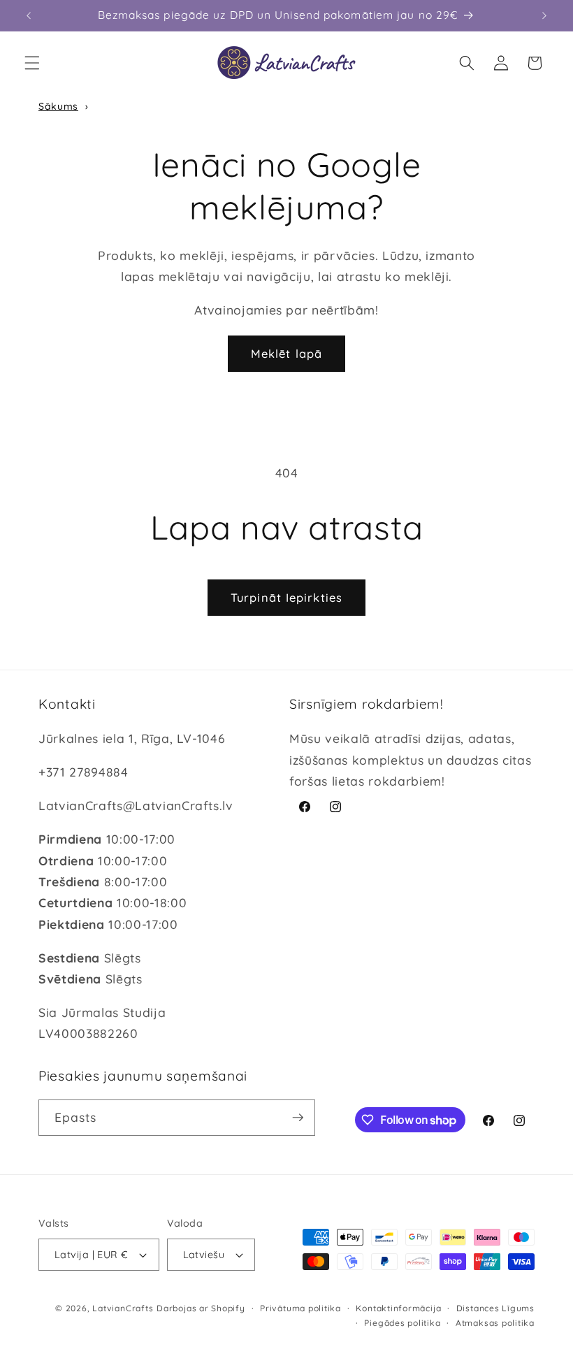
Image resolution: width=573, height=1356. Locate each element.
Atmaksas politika (495, 1323)
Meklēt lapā (286, 353)
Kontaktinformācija (398, 1308)
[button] (32, 63)
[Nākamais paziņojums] (544, 15)
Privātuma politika (300, 1308)
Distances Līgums (495, 1308)
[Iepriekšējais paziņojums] (28, 15)
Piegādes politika (402, 1323)
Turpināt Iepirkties (286, 597)
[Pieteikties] (297, 1117)
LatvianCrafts (122, 1308)
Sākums (58, 106)
